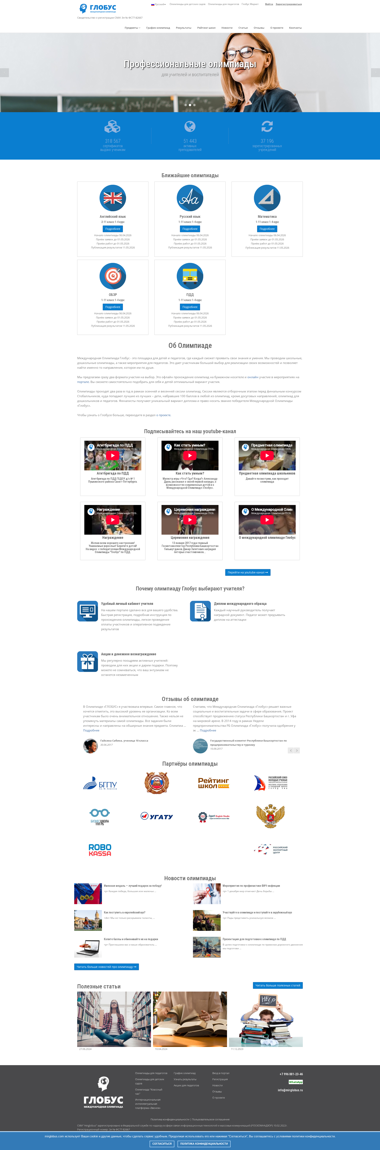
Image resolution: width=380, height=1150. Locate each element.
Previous (4, 72)
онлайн (253, 377)
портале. (83, 382)
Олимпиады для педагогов (223, 4)
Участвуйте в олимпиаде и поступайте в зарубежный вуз (257, 912)
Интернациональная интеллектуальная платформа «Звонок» (148, 1104)
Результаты (183, 27)
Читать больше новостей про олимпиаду (105, 967)
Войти (269, 4)
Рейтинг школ (206, 27)
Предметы (132, 27)
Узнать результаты (185, 1079)
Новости (227, 27)
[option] (190, 82)
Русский (159, 4)
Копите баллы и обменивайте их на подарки (131, 939)
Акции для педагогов (186, 1085)
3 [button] (194, 105)
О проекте (276, 27)
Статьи (243, 27)
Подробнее (91, 730)
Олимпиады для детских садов (187, 4)
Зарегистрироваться (289, 4)
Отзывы (259, 27)
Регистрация (220, 1079)
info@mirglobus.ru (290, 1090)
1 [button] (185, 105)
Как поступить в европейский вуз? (124, 912)
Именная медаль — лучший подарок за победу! (133, 885)
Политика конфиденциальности (170, 1119)
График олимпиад (158, 27)
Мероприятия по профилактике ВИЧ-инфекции (251, 885)
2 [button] (190, 105)
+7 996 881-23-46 (291, 1074)
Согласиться (162, 1143)
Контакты (295, 27)
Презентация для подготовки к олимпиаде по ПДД (254, 939)
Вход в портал (220, 1073)
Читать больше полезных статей (278, 985)
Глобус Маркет (250, 4)
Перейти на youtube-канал (246, 572)
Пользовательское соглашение (211, 1119)
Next (375, 72)
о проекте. (163, 415)
